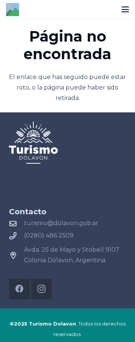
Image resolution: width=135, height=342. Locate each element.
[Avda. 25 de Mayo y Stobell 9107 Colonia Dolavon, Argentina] (16, 255)
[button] (125, 9)
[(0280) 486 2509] (16, 235)
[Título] (12, 9)
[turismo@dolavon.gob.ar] (16, 223)
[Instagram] (41, 289)
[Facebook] (19, 289)
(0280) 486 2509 (49, 235)
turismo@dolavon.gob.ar (61, 223)
